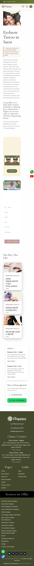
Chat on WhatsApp (18, 400)
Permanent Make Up (12, 276)
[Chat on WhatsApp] (3, 551)
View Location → (11, 361)
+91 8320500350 (17, 423)
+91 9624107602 (17, 427)
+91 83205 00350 (16, 395)
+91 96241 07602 (10, 2)
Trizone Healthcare (25, 563)
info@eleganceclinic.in (17, 431)
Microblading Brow (13, 333)
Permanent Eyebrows (12, 309)
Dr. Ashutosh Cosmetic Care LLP (11, 559)
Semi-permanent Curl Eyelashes (12, 282)
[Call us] (3, 556)
